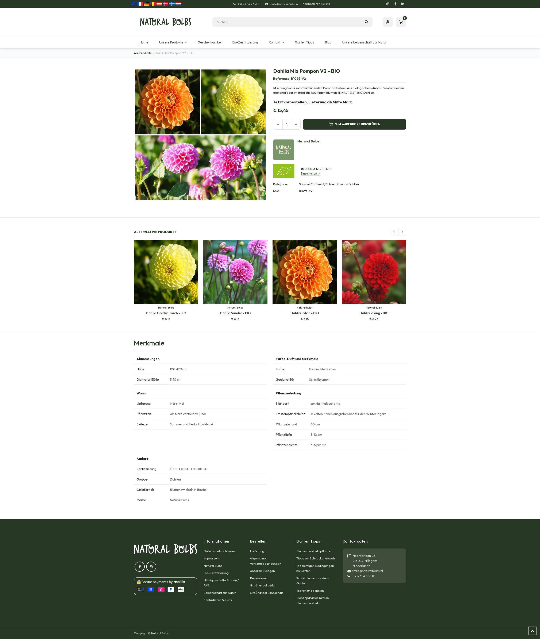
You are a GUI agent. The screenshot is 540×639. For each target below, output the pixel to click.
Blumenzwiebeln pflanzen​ (314, 551)
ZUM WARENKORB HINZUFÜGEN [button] (357, 124)
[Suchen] (367, 22)
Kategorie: (280, 184)
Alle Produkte (143, 53)
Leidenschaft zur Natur (220, 593)
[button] (394, 232)
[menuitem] (144, 42)
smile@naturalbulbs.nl (367, 571)
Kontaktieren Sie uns (316, 4)
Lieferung (257, 551)
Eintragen (388, 22)
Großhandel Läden (263, 585)
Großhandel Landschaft (266, 593)
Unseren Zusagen (262, 571)
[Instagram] (388, 3)
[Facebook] (395, 3)
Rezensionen (259, 578)
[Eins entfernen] (277, 124)
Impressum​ (212, 558)
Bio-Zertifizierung (216, 573)
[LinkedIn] (402, 3)
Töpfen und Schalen (310, 591)
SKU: (276, 191)
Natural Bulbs (213, 566)
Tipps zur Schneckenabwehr (316, 558)
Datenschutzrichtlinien (219, 551)
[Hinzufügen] (295, 124)
